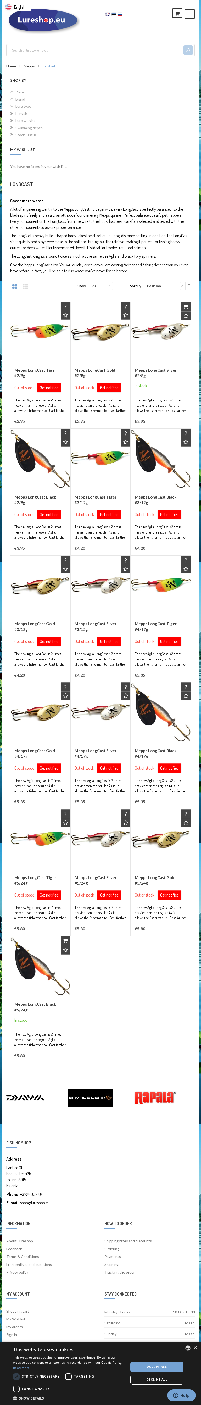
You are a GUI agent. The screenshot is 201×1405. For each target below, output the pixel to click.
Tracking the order (119, 1272)
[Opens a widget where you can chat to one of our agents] (181, 1395)
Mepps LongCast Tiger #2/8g (35, 373)
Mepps (30, 66)
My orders (14, 1327)
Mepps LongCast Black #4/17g (155, 753)
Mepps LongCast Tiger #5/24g (35, 880)
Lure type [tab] (23, 106)
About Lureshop (19, 1241)
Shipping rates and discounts (128, 1241)
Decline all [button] (157, 1379)
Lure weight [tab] (25, 120)
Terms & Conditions (22, 1256)
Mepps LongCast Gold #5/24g (155, 880)
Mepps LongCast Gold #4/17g (34, 753)
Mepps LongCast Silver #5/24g (95, 880)
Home (11, 66)
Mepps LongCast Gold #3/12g (34, 626)
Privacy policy (17, 1272)
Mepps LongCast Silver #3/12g (95, 626)
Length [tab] (21, 113)
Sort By (135, 286)
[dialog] (100, 1373)
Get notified (49, 387)
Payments (112, 1256)
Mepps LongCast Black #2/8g (35, 500)
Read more (21, 1368)
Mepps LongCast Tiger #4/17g (156, 626)
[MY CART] (177, 13)
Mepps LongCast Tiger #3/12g (95, 500)
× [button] (195, 1348)
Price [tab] (19, 92)
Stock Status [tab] (26, 135)
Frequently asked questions (29, 1264)
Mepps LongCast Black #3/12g (155, 500)
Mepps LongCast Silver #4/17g (95, 753)
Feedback (14, 1248)
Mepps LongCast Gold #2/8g (95, 373)
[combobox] (96, 50)
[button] (65, 315)
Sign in (11, 1334)
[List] (25, 286)
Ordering (111, 1248)
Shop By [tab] (18, 80)
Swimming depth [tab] (29, 128)
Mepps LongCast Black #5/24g (35, 1007)
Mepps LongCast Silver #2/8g (156, 373)
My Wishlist (15, 1319)
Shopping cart (17, 1311)
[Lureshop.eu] (43, 20)
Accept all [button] (157, 1367)
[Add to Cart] (186, 306)
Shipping (111, 1264)
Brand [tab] (20, 99)
